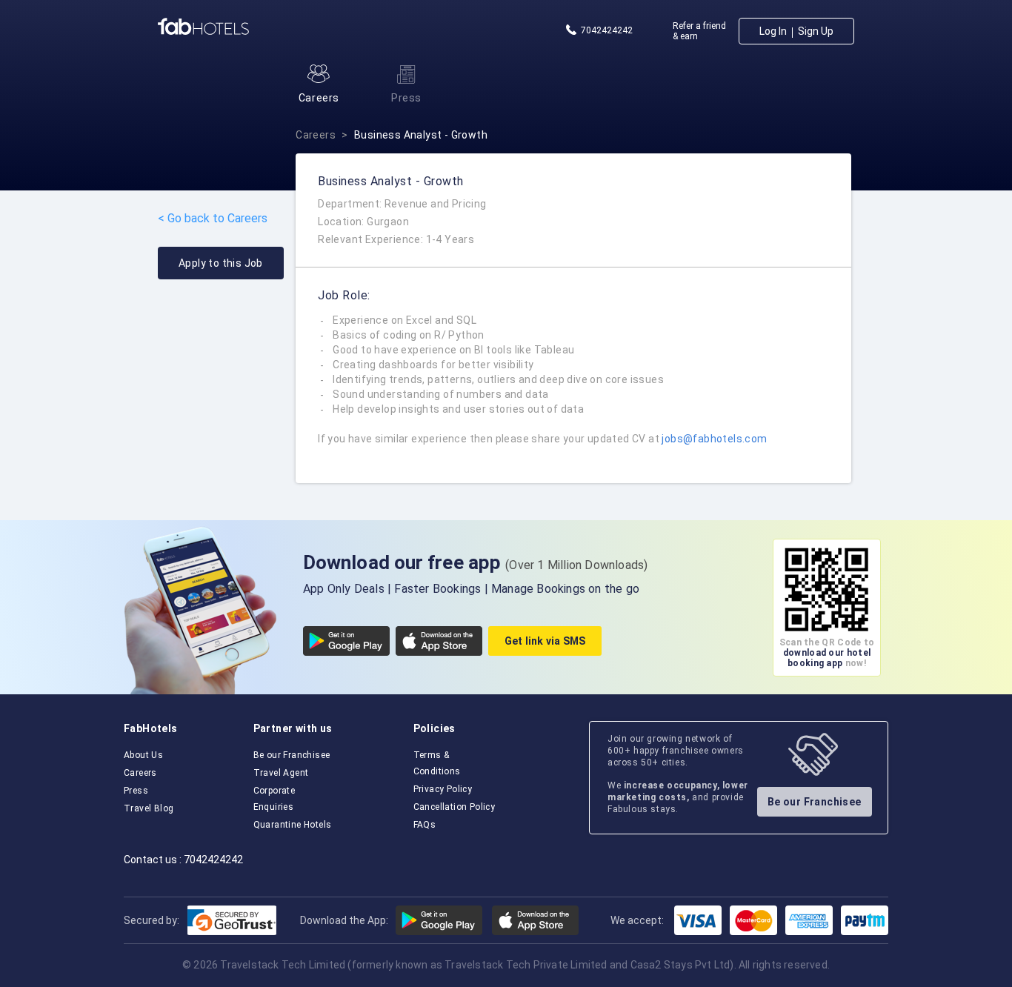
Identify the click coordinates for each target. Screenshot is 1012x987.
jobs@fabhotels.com (714, 439)
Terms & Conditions (437, 763)
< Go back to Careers (212, 219)
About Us (143, 755)
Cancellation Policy (454, 807)
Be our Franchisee (291, 755)
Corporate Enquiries (274, 798)
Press (136, 790)
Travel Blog (148, 808)
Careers (316, 135)
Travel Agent (281, 773)
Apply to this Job (221, 263)
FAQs (424, 825)
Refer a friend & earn (699, 31)
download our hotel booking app (826, 658)
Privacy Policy (443, 789)
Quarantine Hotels (292, 825)
